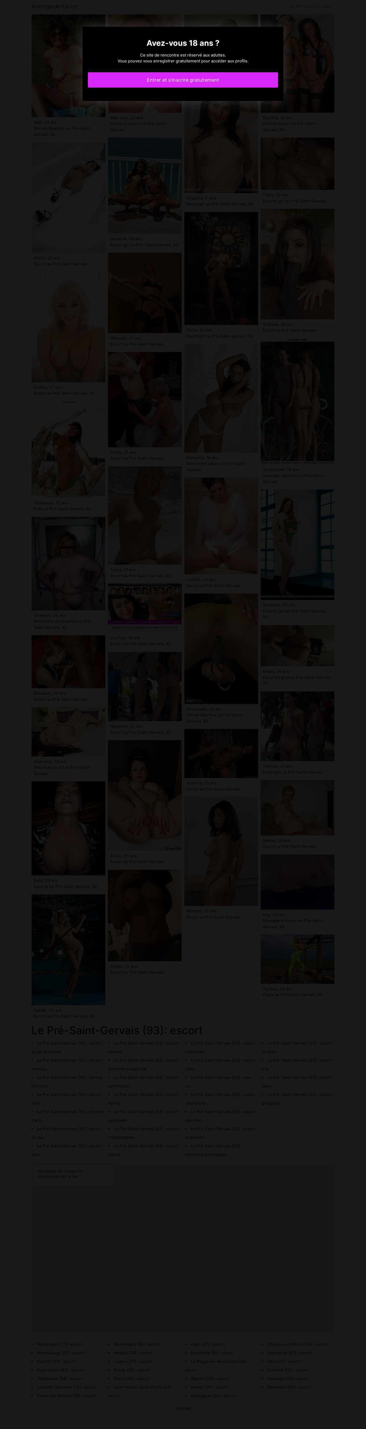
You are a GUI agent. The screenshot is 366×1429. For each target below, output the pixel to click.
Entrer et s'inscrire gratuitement (183, 80)
